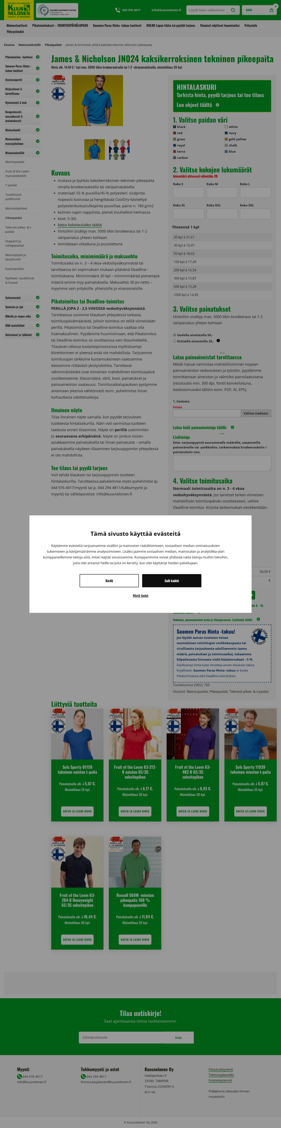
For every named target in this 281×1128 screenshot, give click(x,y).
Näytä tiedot (140, 595)
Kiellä (109, 580)
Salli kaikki (172, 580)
